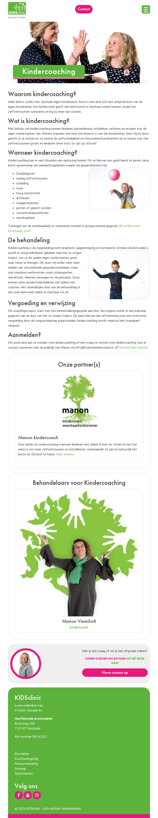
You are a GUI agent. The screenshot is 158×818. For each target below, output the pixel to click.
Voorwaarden (24, 773)
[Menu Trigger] (146, 9)
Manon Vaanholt (79, 621)
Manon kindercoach (38, 437)
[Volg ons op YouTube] (28, 795)
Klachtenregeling (26, 759)
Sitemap (20, 768)
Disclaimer (22, 754)
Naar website (65, 454)
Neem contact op (115, 672)
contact (84, 8)
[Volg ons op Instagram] (37, 795)
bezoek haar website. (133, 347)
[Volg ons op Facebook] (19, 795)
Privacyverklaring (26, 763)
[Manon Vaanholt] (79, 552)
